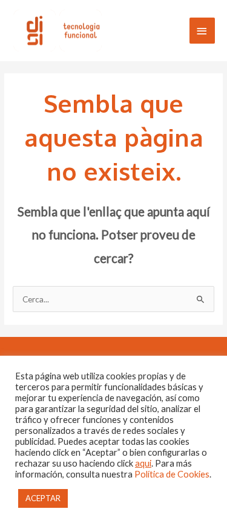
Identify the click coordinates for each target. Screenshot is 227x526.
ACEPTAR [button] (43, 498)
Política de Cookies (171, 474)
